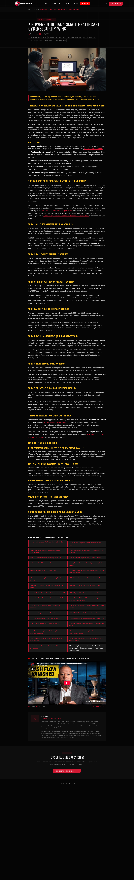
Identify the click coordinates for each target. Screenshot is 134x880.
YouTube (86, 4)
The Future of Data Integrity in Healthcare (42, 563)
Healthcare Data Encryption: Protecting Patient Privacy (85, 585)
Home (46, 4)
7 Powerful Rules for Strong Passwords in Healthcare (46, 618)
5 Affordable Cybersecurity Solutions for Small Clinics (46, 623)
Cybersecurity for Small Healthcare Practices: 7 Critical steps (66, 216)
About (67, 4)
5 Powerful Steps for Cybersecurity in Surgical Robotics (85, 557)
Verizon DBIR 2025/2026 (93, 149)
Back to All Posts (68, 783)
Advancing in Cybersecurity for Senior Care (43, 570)
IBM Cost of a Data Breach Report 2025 (56, 211)
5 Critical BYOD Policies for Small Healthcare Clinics (84, 613)
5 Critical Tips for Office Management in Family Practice (85, 593)
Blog (60, 4)
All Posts (34, 19)
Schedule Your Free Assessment (65, 771)
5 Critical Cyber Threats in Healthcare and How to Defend (86, 578)
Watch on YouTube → (99, 706)
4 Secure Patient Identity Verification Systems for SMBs (46, 542)
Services (53, 4)
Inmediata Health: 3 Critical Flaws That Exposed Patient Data (47, 593)
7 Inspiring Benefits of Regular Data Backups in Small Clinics (86, 618)
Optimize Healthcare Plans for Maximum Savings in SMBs (47, 598)
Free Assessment (116, 4)
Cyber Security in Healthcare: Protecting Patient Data (45, 557)
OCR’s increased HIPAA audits (54, 422)
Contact (75, 4)
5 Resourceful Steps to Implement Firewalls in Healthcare (47, 613)
